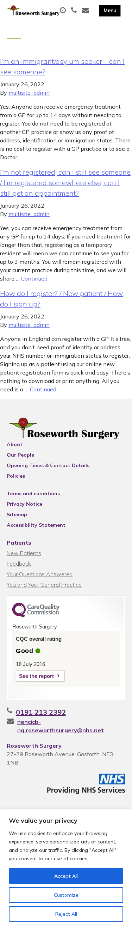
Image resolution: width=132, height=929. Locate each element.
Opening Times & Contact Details (48, 465)
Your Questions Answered (40, 574)
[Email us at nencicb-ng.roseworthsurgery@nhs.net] (86, 10)
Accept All (66, 876)
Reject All (66, 914)
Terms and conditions (33, 493)
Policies (16, 476)
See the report (36, 676)
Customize (66, 895)
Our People (20, 455)
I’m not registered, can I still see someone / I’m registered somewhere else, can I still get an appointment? (65, 182)
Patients (19, 542)
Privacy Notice (24, 504)
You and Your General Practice (44, 584)
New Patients (24, 553)
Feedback (19, 563)
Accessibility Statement (36, 525)
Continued (34, 278)
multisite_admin (29, 92)
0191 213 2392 (41, 712)
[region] (66, 869)
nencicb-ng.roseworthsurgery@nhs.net (60, 726)
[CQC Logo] (35, 616)
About (15, 444)
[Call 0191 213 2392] (74, 10)
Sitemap (17, 514)
